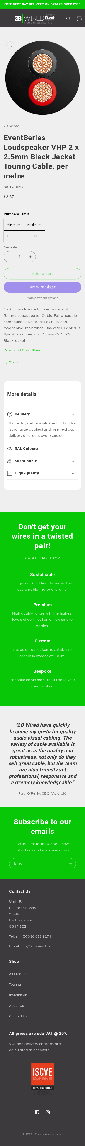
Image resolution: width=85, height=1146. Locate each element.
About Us (16, 1005)
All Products (19, 974)
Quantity (10, 247)
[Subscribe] (70, 863)
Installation (18, 995)
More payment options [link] (42, 298)
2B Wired (36, 1134)
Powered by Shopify (52, 1134)
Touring (15, 984)
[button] (6, 19)
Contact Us (18, 1016)
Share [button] (14, 362)
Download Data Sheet (23, 350)
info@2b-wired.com (37, 946)
